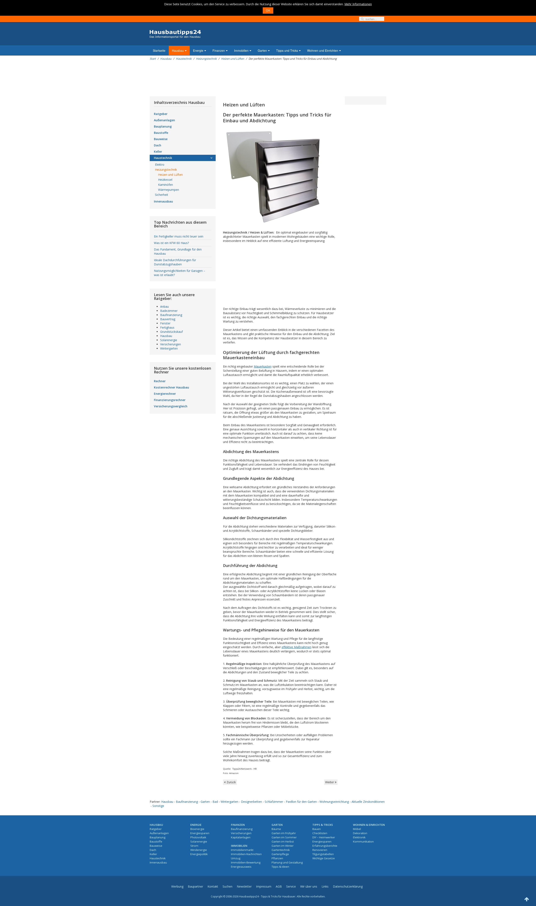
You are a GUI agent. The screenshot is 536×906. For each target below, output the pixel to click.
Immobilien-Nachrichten (246, 854)
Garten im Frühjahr (284, 833)
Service (291, 886)
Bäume (276, 829)
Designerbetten (251, 802)
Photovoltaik (198, 837)
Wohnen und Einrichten (322, 50)
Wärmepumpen (168, 190)
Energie (198, 50)
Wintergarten (169, 348)
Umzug (235, 858)
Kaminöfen (165, 185)
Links (325, 886)
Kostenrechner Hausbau (171, 387)
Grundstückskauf (171, 332)
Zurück (231, 782)
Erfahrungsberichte (324, 846)
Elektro (159, 164)
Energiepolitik (199, 854)
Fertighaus (167, 327)
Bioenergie (197, 829)
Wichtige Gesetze (323, 858)
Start (153, 59)
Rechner (160, 381)
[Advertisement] (226, 78)
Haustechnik (184, 59)
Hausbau (178, 50)
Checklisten (319, 833)
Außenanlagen (164, 120)
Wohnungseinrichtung (334, 802)
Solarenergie (168, 340)
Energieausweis (241, 867)
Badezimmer (169, 311)
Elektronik (359, 837)
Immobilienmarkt (242, 850)
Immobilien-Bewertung (245, 862)
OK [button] (268, 10)
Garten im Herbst (283, 841)
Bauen (316, 829)
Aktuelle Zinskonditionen (368, 802)
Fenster (165, 323)
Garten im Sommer (284, 837)
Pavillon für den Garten (301, 802)
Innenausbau (163, 201)
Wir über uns (308, 886)
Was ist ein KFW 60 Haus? (171, 243)
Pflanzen (277, 858)
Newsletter (244, 886)
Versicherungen (170, 344)
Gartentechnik (281, 850)
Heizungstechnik (206, 59)
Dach (157, 145)
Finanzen (219, 50)
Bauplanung (163, 126)
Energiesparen (199, 833)
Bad (215, 802)
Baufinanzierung (171, 315)
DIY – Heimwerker (323, 837)
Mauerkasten (263, 366)
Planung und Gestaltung (287, 862)
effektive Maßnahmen (296, 647)
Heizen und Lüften (232, 59)
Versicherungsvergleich (170, 406)
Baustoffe (161, 133)
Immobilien (241, 50)
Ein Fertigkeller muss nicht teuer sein (178, 236)
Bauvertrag (167, 319)
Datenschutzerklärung (348, 886)
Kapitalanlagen (240, 837)
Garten (262, 50)
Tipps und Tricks (287, 50)
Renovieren (319, 850)
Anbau (164, 306)
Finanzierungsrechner (170, 400)
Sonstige (158, 806)
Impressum (263, 886)
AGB (279, 886)
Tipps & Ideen (280, 867)
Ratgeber (161, 114)
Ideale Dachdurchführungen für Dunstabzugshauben (175, 262)
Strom (194, 846)
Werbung (177, 886)
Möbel (357, 829)
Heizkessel (165, 180)
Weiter (330, 782)
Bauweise (161, 139)
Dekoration (360, 833)
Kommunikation (363, 841)
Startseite (159, 50)
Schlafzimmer (274, 802)
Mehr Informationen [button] (358, 4)
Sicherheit (161, 195)
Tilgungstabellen (323, 854)
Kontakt (212, 886)
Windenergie (198, 850)
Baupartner (195, 886)
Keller (158, 152)
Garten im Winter (283, 846)
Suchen (227, 886)
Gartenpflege (280, 854)
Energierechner (165, 394)
